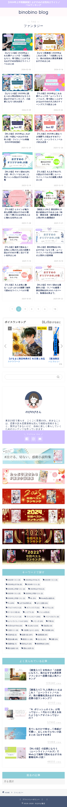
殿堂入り (27, 639)
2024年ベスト (33, 584)
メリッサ (38, 621)
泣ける (42, 639)
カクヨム (49, 607)
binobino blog (33, 12)
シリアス (29, 612)
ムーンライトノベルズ (18, 621)
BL (33, 598)
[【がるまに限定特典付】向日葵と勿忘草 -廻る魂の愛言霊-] (27, 342)
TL (11, 603)
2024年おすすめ (15, 584)
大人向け (33, 626)
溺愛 (54, 639)
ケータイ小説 (14, 612)
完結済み (47, 626)
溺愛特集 (12, 644)
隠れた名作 (29, 648)
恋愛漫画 (42, 635)
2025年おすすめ (37, 589)
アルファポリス (14, 607)
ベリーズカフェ (52, 617)
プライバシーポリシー (31, 799)
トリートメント (14, 617)
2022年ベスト (14, 580)
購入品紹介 (13, 648)
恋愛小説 (27, 635)
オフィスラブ (33, 607)
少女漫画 (49, 630)
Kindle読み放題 (47, 598)
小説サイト (13, 630)
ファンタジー (33, 617)
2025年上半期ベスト (34, 593)
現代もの (26, 644)
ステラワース (14, 361)
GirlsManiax (51, 322)
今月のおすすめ (15, 626)
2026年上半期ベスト (16, 598)
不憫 (51, 621)
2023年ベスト (51, 580)
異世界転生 (43, 644)
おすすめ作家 (25, 603)
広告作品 (12, 635)
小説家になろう (31, 630)
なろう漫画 (42, 603)
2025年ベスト (14, 593)
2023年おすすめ (33, 580)
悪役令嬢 (12, 639)
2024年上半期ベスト (16, 589)
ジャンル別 (44, 612)
